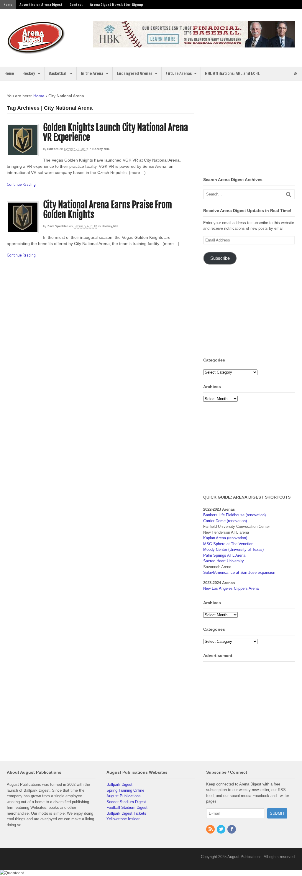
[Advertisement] (252, 130)
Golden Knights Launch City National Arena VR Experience (115, 132)
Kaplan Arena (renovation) (225, 538)
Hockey (28, 73)
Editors (53, 149)
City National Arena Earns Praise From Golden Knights (107, 209)
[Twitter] (221, 829)
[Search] (288, 194)
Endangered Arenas (134, 73)
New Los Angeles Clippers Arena (231, 588)
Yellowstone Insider (122, 819)
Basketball (58, 73)
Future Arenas (179, 73)
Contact (76, 4)
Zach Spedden (57, 226)
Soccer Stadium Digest (126, 802)
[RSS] (211, 829)
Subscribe (220, 258)
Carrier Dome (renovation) (225, 521)
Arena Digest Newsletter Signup (116, 4)
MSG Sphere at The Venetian (228, 544)
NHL (107, 149)
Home (8, 4)
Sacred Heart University (223, 561)
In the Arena (92, 73)
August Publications (123, 796)
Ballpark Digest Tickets (126, 813)
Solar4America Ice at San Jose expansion (239, 572)
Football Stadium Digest (126, 807)
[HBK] (194, 44)
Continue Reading (21, 184)
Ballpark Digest (119, 784)
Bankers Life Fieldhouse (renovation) (234, 515)
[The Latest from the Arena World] (36, 51)
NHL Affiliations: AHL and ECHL (232, 73)
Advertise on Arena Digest (41, 4)
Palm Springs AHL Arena (224, 555)
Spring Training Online (125, 790)
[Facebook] (232, 829)
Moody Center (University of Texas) (233, 549)
